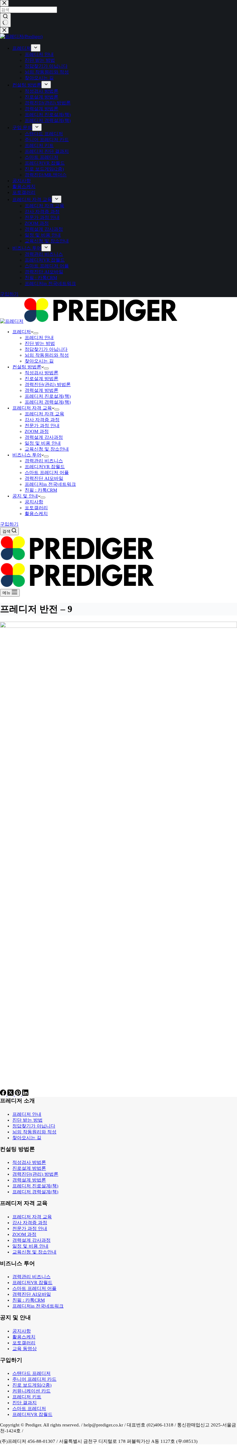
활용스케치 (36, 513)
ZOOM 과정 (37, 431)
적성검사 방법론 (41, 372)
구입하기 (9, 524)
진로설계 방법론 (41, 378)
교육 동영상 (24, 1348)
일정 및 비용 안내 (43, 443)
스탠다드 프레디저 (31, 1373)
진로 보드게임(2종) (32, 1385)
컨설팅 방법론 (26, 366)
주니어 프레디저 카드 (34, 1379)
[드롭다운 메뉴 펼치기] (35, 333)
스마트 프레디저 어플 (47, 472)
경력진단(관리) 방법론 (48, 384)
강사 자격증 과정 (42, 419)
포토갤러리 (36, 507)
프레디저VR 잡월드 (45, 466)
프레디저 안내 (39, 337)
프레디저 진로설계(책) (48, 396)
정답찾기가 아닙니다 (46, 349)
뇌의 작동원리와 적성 (47, 355)
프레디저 (21, 331)
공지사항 (34, 501)
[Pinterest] (18, 1094)
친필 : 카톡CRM (41, 490)
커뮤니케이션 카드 (31, 1390)
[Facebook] (3, 1094)
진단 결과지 (24, 1402)
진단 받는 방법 (40, 343)
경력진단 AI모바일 (44, 478)
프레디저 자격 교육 (32, 407)
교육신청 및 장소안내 (47, 449)
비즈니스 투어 (26, 454)
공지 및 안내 (25, 496)
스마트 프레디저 (29, 1408)
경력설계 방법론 (41, 390)
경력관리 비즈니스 (44, 460)
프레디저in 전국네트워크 (50, 484)
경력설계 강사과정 (44, 437)
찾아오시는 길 (39, 361)
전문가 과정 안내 (42, 425)
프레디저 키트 (26, 1396)
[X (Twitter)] (11, 1094)
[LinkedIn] (25, 1094)
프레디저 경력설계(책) (48, 402)
